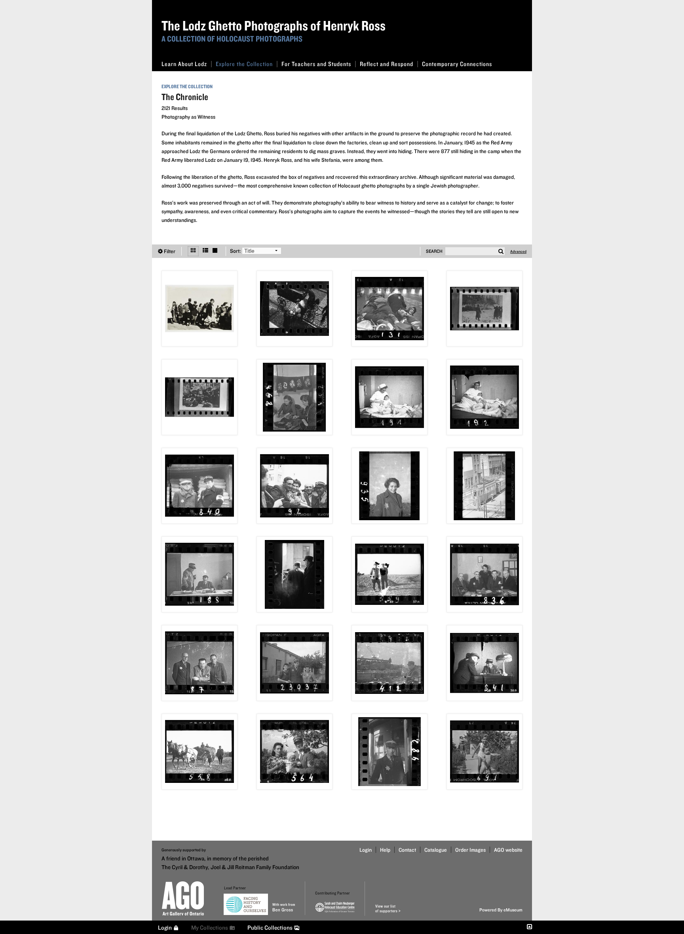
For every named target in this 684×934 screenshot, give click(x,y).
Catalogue (435, 850)
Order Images (470, 850)
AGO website (508, 850)
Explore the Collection (244, 64)
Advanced (518, 251)
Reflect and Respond (386, 64)
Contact (407, 850)
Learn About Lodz (184, 64)
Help (385, 850)
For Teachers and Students (316, 64)
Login (365, 850)
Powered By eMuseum (500, 910)
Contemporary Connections (457, 64)
